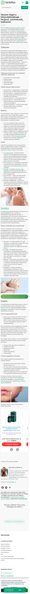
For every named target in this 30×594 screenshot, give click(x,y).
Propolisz (6, 169)
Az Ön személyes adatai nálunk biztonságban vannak (12, 559)
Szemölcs (5, 208)
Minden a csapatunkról (7, 576)
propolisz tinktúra (19, 379)
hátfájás (7, 498)
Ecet (5, 175)
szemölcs (21, 497)
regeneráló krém (7, 381)
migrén (12, 497)
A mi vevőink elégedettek (7, 556)
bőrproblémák (20, 40)
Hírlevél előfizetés (5, 546)
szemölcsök (5, 211)
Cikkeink (10, 477)
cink (19, 381)
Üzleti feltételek (5, 552)
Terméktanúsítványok (6, 550)
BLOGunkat (24, 498)
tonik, (2, 381)
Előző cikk (9, 521)
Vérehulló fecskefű (8, 153)
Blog (2, 554)
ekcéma (3, 498)
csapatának (16, 470)
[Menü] (26, 2)
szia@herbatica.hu (8, 573)
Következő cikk (18, 521)
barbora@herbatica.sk (11, 481)
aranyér (17, 497)
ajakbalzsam (4, 309)
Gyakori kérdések (5, 544)
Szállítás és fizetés (5, 548)
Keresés (24, 7)
